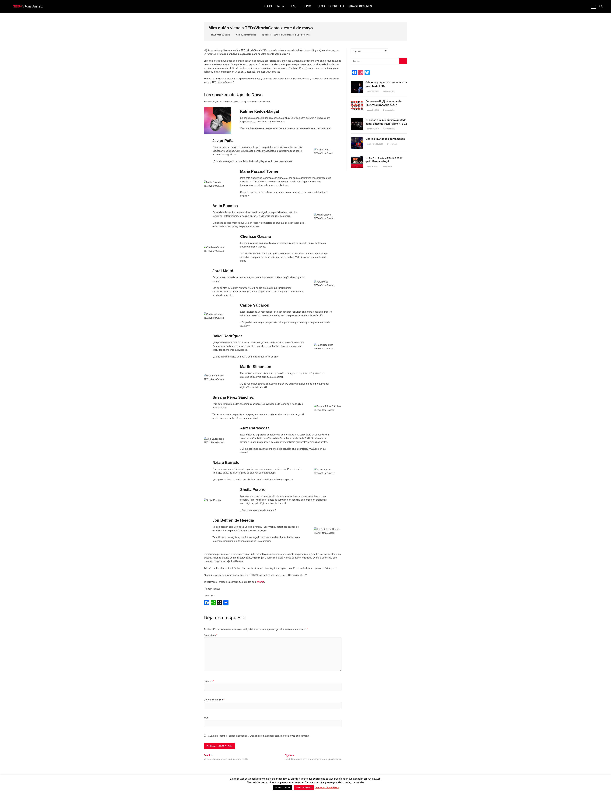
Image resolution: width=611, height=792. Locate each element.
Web (206, 717)
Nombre (209, 681)
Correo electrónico (214, 699)
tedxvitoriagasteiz (287, 34)
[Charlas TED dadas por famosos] (357, 138)
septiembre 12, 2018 (375, 144)
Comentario (210, 635)
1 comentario (391, 144)
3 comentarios (388, 91)
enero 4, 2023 (372, 166)
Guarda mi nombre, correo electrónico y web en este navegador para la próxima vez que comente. (259, 735)
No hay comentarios (245, 34)
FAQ (293, 6)
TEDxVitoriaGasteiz (220, 34)
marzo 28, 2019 (373, 129)
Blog (321, 6)
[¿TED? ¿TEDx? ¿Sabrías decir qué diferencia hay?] (357, 157)
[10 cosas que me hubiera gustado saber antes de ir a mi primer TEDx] (357, 120)
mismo (260, 581)
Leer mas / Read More (327, 787)
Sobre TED (336, 6)
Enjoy (280, 6)
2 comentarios (389, 110)
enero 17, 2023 (373, 91)
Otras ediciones (360, 6)
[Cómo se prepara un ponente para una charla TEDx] (357, 82)
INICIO (268, 6)
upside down (303, 34)
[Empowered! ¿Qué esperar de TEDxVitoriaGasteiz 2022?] (357, 101)
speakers (266, 34)
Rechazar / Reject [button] (304, 787)
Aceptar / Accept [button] (282, 787)
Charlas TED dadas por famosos (385, 139)
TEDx (275, 34)
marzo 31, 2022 (373, 110)
